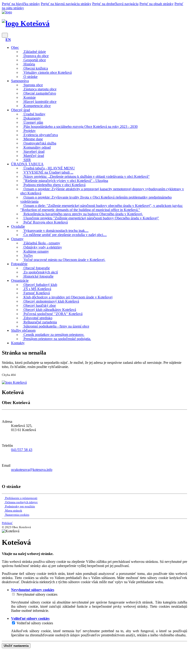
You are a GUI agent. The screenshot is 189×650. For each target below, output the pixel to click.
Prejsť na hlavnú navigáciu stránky (66, 4)
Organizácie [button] (20, 280)
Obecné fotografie (36, 268)
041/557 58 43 (21, 450)
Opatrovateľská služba (39, 143)
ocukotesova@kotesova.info (31, 470)
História (29, 64)
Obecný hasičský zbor (39, 305)
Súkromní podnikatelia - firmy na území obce (56, 326)
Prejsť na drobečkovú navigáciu (115, 4)
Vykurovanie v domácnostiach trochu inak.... (56, 231)
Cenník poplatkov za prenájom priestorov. (53, 335)
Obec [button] (15, 47)
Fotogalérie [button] (19, 264)
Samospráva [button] (20, 81)
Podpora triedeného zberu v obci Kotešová (54, 185)
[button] (8, 40)
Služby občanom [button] (23, 330)
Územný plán (33, 122)
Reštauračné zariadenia (40, 322)
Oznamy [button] (17, 239)
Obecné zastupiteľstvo (39, 93)
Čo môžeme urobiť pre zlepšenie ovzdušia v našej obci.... (65, 235)
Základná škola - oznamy (41, 243)
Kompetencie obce (37, 106)
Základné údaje (34, 52)
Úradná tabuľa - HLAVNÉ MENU (49, 168)
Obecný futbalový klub (40, 285)
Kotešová (34, 23)
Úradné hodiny (34, 114)
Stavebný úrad (33, 151)
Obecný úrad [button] (20, 110)
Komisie (29, 97)
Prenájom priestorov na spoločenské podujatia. (57, 339)
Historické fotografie (38, 276)
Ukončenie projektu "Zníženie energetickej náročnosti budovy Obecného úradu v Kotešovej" (91, 218)
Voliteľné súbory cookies (35, 623)
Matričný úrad (33, 156)
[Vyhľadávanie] (3, 40)
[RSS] (3, 477)
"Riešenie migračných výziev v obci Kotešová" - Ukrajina (65, 181)
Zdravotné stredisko (37, 318)
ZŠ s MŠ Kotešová (37, 289)
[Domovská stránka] (7, 12)
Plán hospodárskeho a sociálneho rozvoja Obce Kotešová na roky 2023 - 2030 (80, 127)
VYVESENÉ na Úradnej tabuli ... (48, 172)
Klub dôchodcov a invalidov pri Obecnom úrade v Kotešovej (67, 297)
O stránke (30, 77)
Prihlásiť (7, 523)
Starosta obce (33, 85)
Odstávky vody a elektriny (42, 247)
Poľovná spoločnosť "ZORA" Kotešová (53, 314)
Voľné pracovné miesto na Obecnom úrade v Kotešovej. (64, 260)
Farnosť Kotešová (36, 293)
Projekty (29, 131)
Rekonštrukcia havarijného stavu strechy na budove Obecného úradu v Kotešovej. (83, 214)
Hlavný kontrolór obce (39, 102)
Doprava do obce (36, 56)
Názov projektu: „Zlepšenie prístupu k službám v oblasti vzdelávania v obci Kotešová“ (86, 176)
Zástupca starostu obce (39, 89)
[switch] (13, 594)
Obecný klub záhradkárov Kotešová (49, 310)
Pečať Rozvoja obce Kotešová (45, 222)
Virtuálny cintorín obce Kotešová (47, 72)
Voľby (28, 256)
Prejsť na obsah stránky (156, 4)
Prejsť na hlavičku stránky (21, 4)
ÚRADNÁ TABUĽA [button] (27, 164)
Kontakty (18, 343)
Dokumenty (32, 118)
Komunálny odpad (37, 147)
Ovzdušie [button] (18, 226)
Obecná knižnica (35, 68)
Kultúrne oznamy (36, 251)
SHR (27, 160)
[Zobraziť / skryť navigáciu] (5, 35)
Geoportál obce (34, 60)
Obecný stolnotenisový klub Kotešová (51, 301)
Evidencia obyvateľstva (40, 135)
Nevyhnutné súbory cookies (37, 594)
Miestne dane (33, 139)
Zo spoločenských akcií (40, 272)
